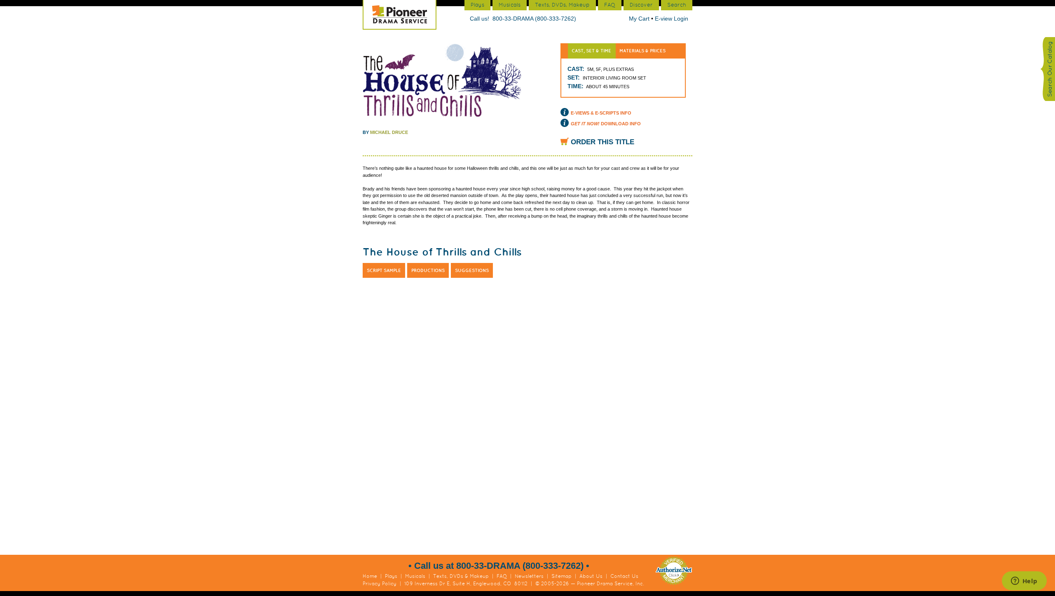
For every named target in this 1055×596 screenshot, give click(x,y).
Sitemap (561, 576)
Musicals (415, 576)
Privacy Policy (379, 584)
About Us (591, 576)
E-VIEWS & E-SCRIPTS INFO (601, 112)
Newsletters (529, 576)
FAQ (502, 576)
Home (370, 576)
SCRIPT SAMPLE (384, 270)
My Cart (640, 18)
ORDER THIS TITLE (602, 142)
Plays (391, 576)
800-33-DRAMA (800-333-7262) (534, 18)
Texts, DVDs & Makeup (461, 576)
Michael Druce (389, 132)
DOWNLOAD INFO (606, 123)
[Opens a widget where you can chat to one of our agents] (1024, 581)
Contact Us (624, 576)
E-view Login (671, 18)
